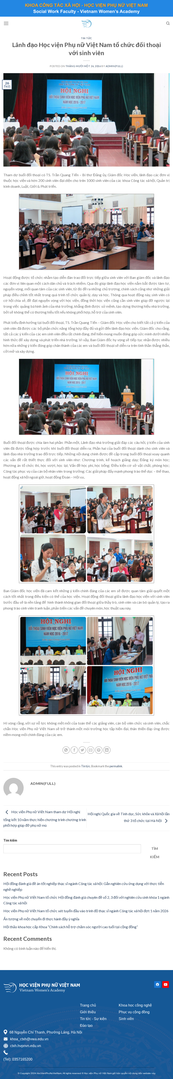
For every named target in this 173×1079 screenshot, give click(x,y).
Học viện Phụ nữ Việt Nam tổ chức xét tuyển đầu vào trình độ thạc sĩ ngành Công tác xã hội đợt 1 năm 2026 (85, 911)
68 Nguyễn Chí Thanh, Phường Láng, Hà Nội (45, 1032)
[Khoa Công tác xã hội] (86, 23)
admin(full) (114, 66)
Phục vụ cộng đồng (134, 1012)
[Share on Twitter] (82, 750)
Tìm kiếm (10, 840)
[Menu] (6, 23)
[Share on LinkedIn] (107, 750)
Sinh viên (126, 1019)
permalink (115, 766)
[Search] (168, 23)
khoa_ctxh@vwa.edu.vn (29, 1039)
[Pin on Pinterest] (98, 750)
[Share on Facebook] (74, 750)
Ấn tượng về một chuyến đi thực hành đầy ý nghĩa (41, 919)
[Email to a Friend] (90, 750)
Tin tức (86, 38)
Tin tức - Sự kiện (93, 1019)
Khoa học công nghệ (135, 1005)
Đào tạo (86, 1025)
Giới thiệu (88, 1012)
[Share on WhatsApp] (66, 750)
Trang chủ (88, 1005)
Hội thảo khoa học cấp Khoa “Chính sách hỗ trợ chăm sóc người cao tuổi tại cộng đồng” (70, 927)
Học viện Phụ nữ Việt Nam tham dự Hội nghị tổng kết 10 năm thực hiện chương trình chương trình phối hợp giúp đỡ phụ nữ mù (44, 819)
